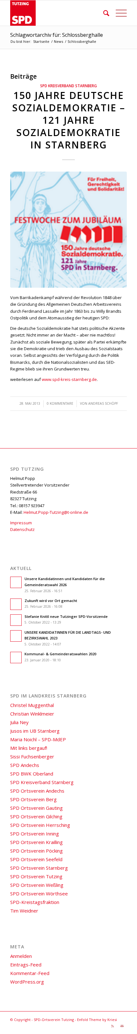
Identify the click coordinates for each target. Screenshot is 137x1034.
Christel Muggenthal (32, 705)
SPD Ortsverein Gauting (36, 808)
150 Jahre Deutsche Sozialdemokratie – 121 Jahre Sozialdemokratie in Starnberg (68, 120)
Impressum (21, 523)
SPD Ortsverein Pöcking (36, 850)
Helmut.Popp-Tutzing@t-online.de (56, 512)
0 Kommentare (60, 403)
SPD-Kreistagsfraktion (34, 902)
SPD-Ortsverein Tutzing (54, 1019)
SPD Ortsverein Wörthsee (39, 893)
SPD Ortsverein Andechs (37, 791)
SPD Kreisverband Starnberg (68, 85)
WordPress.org (27, 981)
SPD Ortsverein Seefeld (36, 859)
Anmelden (21, 956)
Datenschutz (22, 529)
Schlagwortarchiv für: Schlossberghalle (56, 34)
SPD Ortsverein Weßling (36, 885)
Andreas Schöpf (103, 403)
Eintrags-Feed (25, 964)
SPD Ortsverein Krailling (36, 842)
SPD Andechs (24, 765)
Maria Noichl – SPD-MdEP (38, 739)
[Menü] (118, 13)
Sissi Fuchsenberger (32, 756)
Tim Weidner (24, 910)
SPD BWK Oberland (31, 773)
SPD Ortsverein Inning (34, 833)
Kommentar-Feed (29, 973)
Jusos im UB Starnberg (35, 731)
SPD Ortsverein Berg (33, 799)
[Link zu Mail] (122, 1026)
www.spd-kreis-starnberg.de (69, 379)
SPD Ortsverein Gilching (36, 816)
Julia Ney (19, 722)
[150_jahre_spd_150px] (68, 230)
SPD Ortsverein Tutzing (36, 876)
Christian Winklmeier (32, 713)
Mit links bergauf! (28, 748)
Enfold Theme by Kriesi (97, 1019)
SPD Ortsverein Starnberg (39, 868)
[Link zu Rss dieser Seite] (112, 1026)
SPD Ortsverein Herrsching (40, 825)
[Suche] (103, 13)
